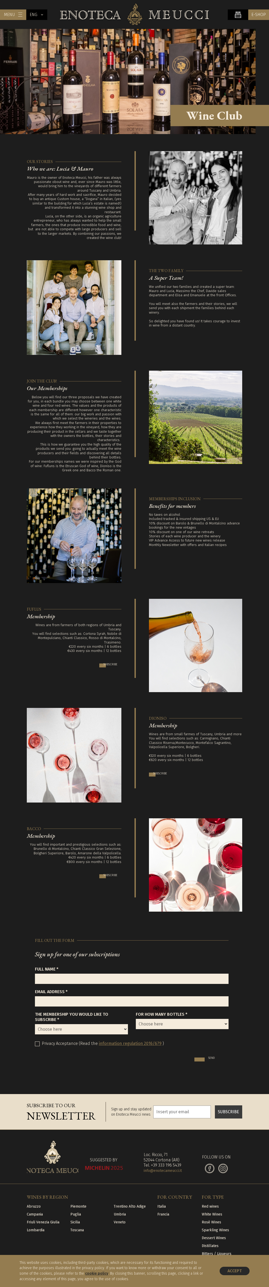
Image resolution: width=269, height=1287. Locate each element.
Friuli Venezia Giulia (43, 1222)
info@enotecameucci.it (163, 1170)
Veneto (120, 1222)
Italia (161, 1206)
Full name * (46, 969)
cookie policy (96, 1273)
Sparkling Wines (215, 1230)
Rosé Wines (211, 1222)
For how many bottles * (161, 1014)
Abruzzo (34, 1206)
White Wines (212, 1214)
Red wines (210, 1206)
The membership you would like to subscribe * (71, 1017)
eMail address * (51, 991)
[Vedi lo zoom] (195, 197)
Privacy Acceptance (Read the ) (103, 1043)
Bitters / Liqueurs (216, 1254)
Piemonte (78, 1206)
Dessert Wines (214, 1238)
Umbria (120, 1214)
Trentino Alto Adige (130, 1206)
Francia (163, 1214)
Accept (234, 1270)
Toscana (77, 1230)
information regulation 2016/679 (130, 1043)
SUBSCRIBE (228, 1111)
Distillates (210, 1246)
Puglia (75, 1214)
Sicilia (75, 1222)
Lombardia (35, 1230)
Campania (35, 1214)
